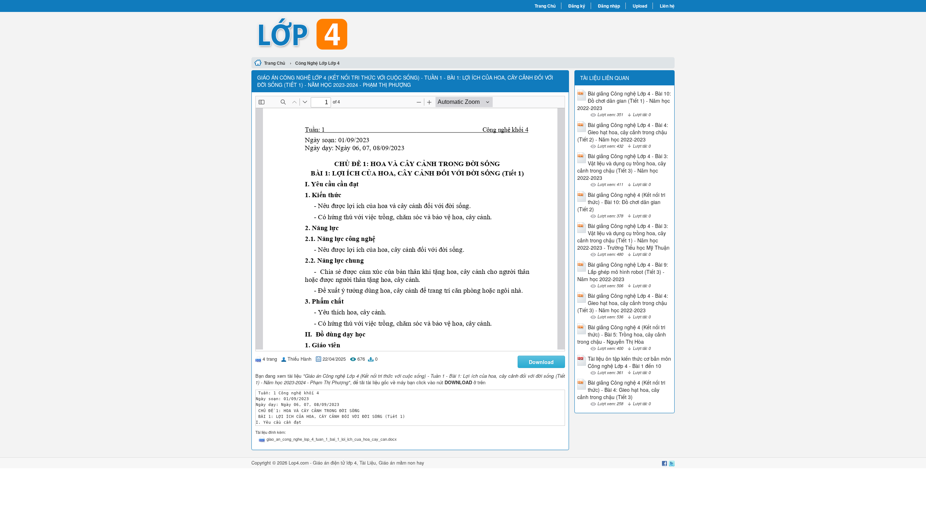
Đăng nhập (609, 6)
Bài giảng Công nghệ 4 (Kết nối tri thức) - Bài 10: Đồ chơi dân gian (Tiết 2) (621, 202)
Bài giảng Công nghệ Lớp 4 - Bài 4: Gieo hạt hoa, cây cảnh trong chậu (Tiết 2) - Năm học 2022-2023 (622, 132)
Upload (640, 6)
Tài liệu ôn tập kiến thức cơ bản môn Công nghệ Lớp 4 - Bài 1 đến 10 (629, 362)
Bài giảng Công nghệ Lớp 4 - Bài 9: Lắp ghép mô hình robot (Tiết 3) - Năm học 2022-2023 (622, 272)
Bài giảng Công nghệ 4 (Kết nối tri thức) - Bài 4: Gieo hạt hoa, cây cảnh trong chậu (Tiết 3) (621, 390)
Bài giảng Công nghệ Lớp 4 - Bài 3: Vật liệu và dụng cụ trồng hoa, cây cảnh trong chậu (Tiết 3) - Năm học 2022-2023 (622, 166)
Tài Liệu (368, 462)
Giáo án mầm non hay (401, 462)
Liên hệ (667, 6)
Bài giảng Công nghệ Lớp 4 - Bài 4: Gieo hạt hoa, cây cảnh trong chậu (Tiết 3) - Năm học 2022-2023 (622, 303)
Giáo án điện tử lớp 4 (335, 462)
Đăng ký (576, 6)
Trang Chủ (545, 6)
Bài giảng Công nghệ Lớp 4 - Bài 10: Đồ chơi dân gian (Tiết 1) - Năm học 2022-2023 (624, 100)
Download (541, 361)
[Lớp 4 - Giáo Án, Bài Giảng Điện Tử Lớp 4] (357, 34)
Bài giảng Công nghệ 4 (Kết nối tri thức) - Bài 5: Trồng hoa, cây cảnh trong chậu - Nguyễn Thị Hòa (621, 334)
